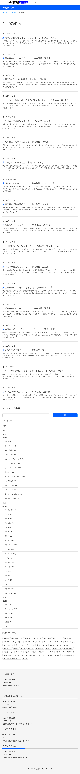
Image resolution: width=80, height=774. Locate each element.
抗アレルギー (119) (11, 545)
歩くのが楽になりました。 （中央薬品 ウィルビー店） (29, 350)
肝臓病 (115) (9, 527)
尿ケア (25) (8, 580)
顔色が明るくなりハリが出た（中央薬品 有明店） (26, 142)
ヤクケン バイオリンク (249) (14, 459)
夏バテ (31, 648)
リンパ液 (31, 645)
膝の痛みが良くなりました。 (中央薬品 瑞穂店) (26, 225)
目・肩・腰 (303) (10, 554)
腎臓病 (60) (8, 532)
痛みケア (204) (9, 472)
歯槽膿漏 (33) (9, 589)
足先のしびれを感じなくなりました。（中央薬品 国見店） (30, 37)
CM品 (7, 638)
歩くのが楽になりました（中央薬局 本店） (23, 162)
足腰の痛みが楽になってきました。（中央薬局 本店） (28, 287)
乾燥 (52, 645)
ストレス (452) (9, 549)
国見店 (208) (9, 617)
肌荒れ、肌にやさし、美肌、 (36, 655)
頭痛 (58, 655)
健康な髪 (8, 648)
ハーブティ (21, 645)
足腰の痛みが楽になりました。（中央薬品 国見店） (27, 58)
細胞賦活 (8, 655)
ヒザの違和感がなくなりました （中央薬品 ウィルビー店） (31, 246)
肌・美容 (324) (9, 567)
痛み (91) (6, 430)
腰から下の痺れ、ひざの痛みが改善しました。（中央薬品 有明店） (35, 100)
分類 (4, 434)
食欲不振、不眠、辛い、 (12, 658)
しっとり (38, 638)
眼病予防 (71, 652)
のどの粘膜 (69, 638)
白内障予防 (60, 652)
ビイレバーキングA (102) (13, 468)
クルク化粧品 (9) (10, 454)
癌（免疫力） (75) (11, 510)
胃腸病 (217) (9, 536)
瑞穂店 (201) (9, 622)
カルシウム (38, 642)
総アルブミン (19, 655)
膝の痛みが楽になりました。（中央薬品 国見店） (26, 267)
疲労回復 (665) (9, 540)
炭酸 (27, 652)
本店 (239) (8, 604)
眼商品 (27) (8, 441)
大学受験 (40, 648)
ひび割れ (8, 642)
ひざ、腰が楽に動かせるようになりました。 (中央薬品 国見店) (32, 371)
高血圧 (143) (9, 514)
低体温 (67, 645)
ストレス (59, 642)
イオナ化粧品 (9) (10, 450)
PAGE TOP (76, 749)
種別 (4, 503)
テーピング (70, 642)
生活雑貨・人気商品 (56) (13, 498)
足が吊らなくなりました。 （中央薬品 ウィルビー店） (29, 183)
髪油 (26, 658)
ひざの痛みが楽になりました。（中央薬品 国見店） (27, 121)
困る (23, 648)
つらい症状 (58, 638)
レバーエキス (43, 645)
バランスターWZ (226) (12, 463)
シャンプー (49, 642)
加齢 (16, 648)
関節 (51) (6, 426)
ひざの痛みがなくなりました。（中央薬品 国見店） (27, 308)
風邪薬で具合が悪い (70, 655)
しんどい (48, 638)
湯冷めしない (9, 652)
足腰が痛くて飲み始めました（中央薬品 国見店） (26, 204)
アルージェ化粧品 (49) (12, 490)
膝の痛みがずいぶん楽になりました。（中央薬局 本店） (29, 329)
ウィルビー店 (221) (11, 609)
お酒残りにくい (18, 638)
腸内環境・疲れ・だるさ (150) (15, 476)
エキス (28, 642)
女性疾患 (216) (9, 575)
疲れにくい (43, 652)
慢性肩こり (58, 648)
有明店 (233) (9, 613)
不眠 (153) (8, 584)
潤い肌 (20, 652)
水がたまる (69, 648)
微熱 (49, 648)
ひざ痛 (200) (9, 558)
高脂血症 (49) (9, 523)
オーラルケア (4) (10, 446)
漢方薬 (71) (8, 571)
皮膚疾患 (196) (9, 562)
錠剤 (51, 655)
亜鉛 (59, 645)
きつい (29, 638)
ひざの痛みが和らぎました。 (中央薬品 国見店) (26, 392)
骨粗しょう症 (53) (11, 593)
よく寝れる (18, 642)
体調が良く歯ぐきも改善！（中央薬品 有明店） (25, 79)
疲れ (34, 652)
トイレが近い (9, 645)
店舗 (4, 597)
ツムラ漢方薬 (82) (11, 481)
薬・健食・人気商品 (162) (13, 494)
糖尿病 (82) (8, 518)
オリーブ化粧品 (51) (11, 485)
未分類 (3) (6, 626)
